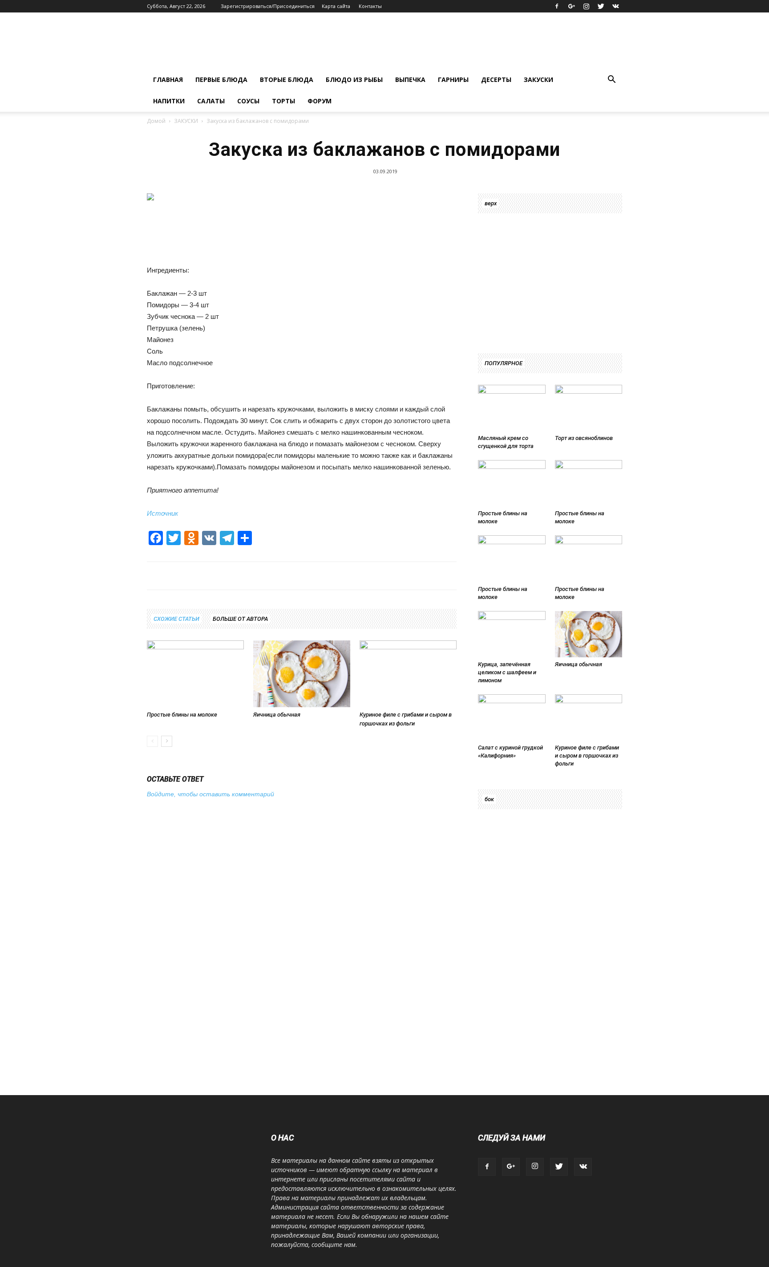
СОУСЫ (248, 101)
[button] (611, 80)
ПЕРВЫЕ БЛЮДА (221, 79)
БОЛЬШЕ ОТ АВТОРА (240, 618)
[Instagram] (586, 6)
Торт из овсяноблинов (584, 438)
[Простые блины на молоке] (195, 673)
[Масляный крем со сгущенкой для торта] (512, 408)
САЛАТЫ (211, 101)
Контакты (370, 6)
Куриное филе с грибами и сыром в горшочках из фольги (587, 755)
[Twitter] (600, 6)
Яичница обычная (276, 714)
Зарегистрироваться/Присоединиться (268, 6)
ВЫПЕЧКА (410, 79)
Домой (156, 121)
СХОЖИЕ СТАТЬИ (176, 618)
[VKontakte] (615, 6)
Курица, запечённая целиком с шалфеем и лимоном (507, 672)
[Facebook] (556, 6)
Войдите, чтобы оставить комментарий (210, 794)
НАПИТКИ (169, 101)
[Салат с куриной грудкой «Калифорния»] (512, 717)
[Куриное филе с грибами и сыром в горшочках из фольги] (408, 673)
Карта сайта (336, 6)
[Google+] (571, 6)
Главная (168, 79)
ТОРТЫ (283, 101)
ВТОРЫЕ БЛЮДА (286, 79)
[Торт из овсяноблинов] (589, 408)
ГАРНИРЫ (453, 79)
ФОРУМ (320, 101)
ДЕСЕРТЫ (496, 79)
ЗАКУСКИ (538, 79)
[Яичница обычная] (301, 673)
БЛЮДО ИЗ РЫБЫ (354, 79)
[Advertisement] (283, 236)
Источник (162, 513)
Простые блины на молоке (182, 714)
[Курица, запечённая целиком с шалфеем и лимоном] (512, 634)
